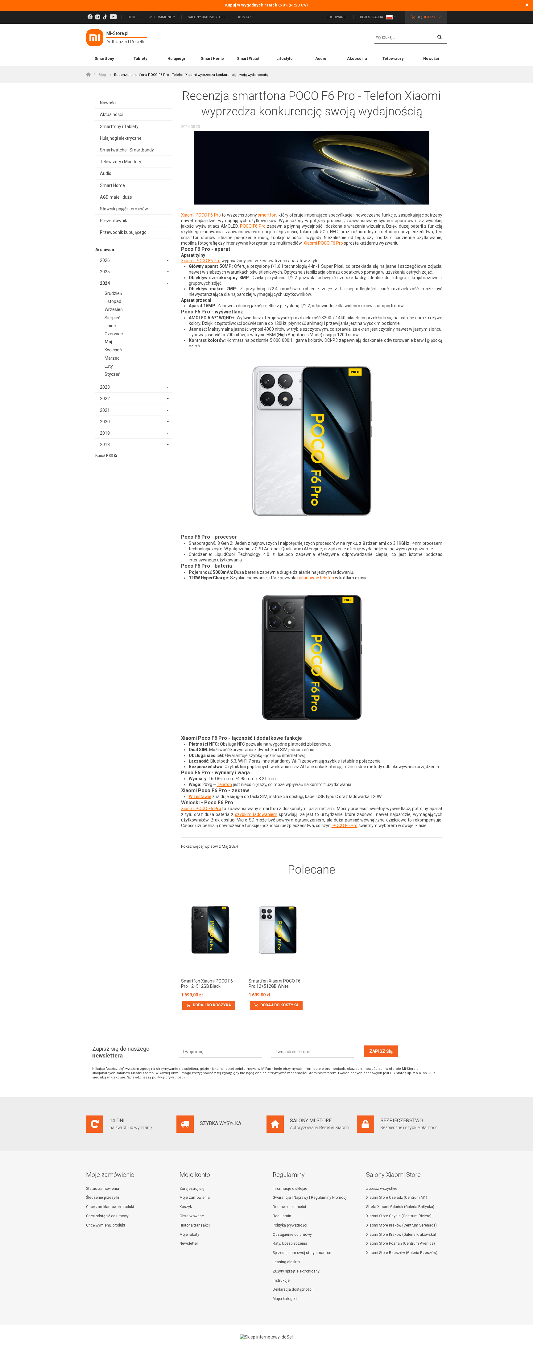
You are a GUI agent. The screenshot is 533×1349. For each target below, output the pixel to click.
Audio (320, 58)
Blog (132, 17)
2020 (105, 421)
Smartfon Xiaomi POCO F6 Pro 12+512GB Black (207, 984)
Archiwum (105, 249)
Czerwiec (114, 333)
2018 (105, 444)
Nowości (431, 58)
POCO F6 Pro (252, 226)
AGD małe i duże (116, 197)
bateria (223, 566)
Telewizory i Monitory (120, 161)
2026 (105, 260)
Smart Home (212, 58)
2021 (105, 410)
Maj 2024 (230, 846)
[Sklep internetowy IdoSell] (266, 1337)
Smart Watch (248, 58)
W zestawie (200, 796)
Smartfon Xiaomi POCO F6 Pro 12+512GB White (274, 984)
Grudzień (113, 293)
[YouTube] (113, 17)
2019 (105, 433)
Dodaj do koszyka (211, 1005)
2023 (105, 387)
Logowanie (337, 17)
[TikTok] (104, 17)
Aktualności (111, 114)
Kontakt (246, 17)
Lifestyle (284, 58)
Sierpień (113, 317)
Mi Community (162, 17)
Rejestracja (371, 17)
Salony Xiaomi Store (206, 17)
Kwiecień (113, 349)
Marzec (112, 358)
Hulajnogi (176, 58)
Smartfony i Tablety (119, 126)
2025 (105, 271)
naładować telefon (315, 577)
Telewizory (392, 58)
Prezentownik (113, 220)
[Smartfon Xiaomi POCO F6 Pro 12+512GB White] (278, 931)
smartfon (267, 215)
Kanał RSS (104, 455)
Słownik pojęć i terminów (124, 208)
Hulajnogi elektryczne (121, 138)
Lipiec (110, 325)
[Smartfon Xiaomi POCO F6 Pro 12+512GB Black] (210, 931)
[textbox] (410, 37)
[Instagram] (97, 17)
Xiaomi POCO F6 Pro (201, 215)
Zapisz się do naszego (120, 1052)
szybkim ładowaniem (256, 814)
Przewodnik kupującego (123, 232)
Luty (109, 366)
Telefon (224, 784)
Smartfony (104, 58)
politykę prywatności (168, 1077)
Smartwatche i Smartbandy (127, 149)
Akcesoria (357, 58)
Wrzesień (114, 309)
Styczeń (113, 374)
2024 (105, 283)
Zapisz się (381, 1051)
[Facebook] (90, 17)
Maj (108, 341)
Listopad (113, 301)
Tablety (140, 58)
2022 (105, 398)
